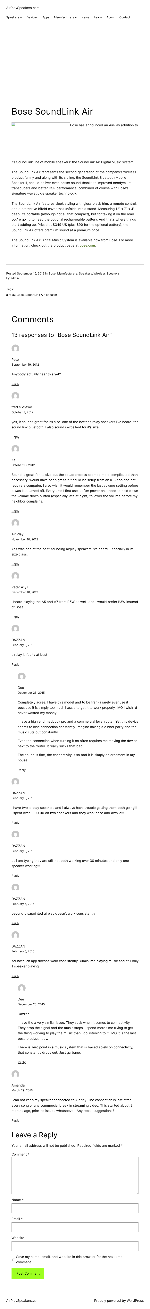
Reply (15, 384)
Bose (52, 273)
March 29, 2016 (22, 1090)
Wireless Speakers (107, 273)
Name (18, 1200)
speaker (51, 295)
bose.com (87, 245)
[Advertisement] (75, 66)
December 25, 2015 (31, 692)
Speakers (85, 273)
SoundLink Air (35, 295)
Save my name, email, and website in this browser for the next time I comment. (70, 1259)
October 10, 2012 (23, 465)
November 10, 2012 (25, 539)
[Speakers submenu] (21, 17)
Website (18, 1238)
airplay (10, 295)
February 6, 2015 (23, 645)
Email (17, 1219)
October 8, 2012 (22, 412)
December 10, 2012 (25, 592)
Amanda (18, 1085)
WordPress (135, 1301)
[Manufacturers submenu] (76, 17)
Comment (20, 1154)
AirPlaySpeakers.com (22, 8)
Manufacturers (67, 273)
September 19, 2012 (25, 364)
